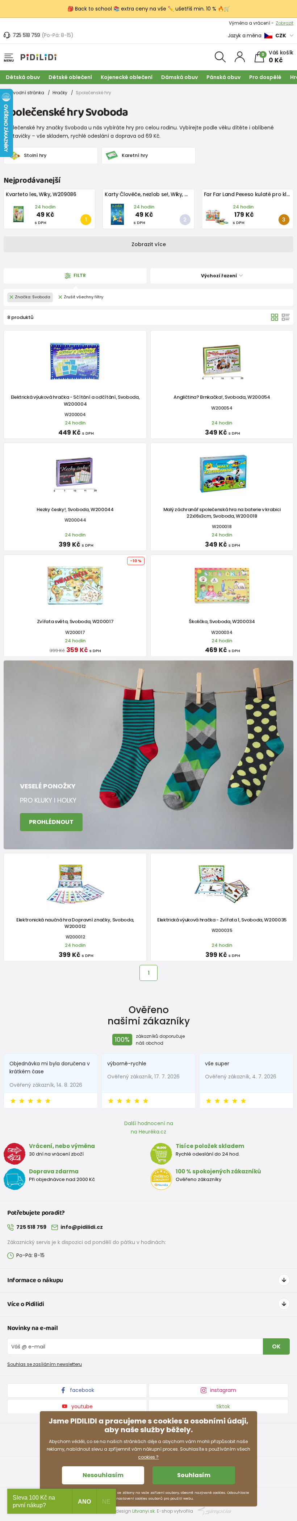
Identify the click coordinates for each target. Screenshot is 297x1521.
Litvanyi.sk (143, 1511)
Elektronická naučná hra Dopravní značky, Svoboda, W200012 (75, 923)
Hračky (60, 93)
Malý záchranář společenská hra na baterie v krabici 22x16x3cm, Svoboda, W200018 (221, 512)
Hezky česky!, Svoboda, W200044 (75, 509)
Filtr (79, 276)
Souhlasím (193, 1475)
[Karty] (275, 317)
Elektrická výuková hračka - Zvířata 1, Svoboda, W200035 (221, 919)
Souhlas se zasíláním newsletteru (44, 1364)
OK (276, 1346)
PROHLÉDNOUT (51, 822)
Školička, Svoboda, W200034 (222, 621)
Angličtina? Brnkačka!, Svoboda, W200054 (221, 397)
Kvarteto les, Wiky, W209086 (41, 194)
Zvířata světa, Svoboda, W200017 (75, 621)
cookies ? (148, 1457)
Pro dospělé (265, 77)
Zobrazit (284, 23)
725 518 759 (26, 35)
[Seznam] (286, 317)
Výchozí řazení (219, 276)
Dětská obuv (23, 77)
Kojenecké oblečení (126, 77)
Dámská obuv (179, 77)
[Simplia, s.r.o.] (214, 1511)
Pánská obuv (223, 77)
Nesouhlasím (103, 1475)
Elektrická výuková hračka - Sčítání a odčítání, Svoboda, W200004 (75, 400)
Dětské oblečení (70, 77)
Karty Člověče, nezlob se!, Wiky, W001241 (155, 194)
